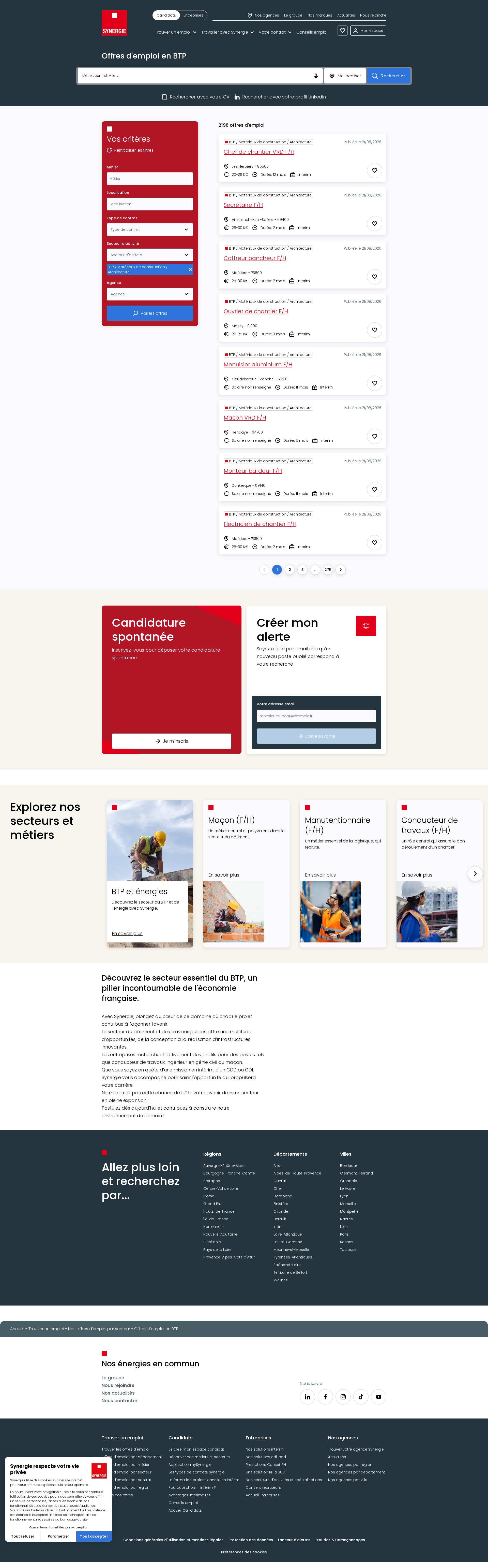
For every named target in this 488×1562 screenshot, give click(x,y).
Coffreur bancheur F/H (255, 258)
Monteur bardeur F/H (253, 471)
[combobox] (150, 178)
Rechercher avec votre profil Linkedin (284, 97)
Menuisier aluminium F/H (258, 364)
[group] (179, 15)
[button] (171, 680)
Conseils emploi (311, 32)
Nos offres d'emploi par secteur (99, 1329)
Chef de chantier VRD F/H (259, 152)
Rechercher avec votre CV (200, 97)
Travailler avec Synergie (224, 32)
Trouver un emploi (173, 32)
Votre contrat (272, 32)
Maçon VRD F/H (245, 418)
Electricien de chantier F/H (260, 524)
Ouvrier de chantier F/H (256, 311)
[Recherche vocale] (316, 75)
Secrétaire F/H (243, 205)
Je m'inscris (175, 741)
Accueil (17, 1329)
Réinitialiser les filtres (134, 150)
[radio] (166, 15)
